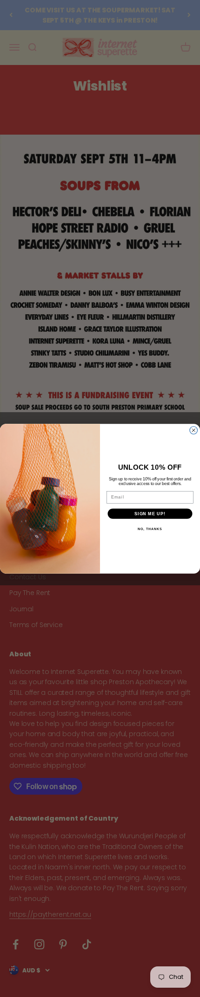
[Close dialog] (194, 430)
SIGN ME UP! (150, 513)
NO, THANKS (150, 529)
